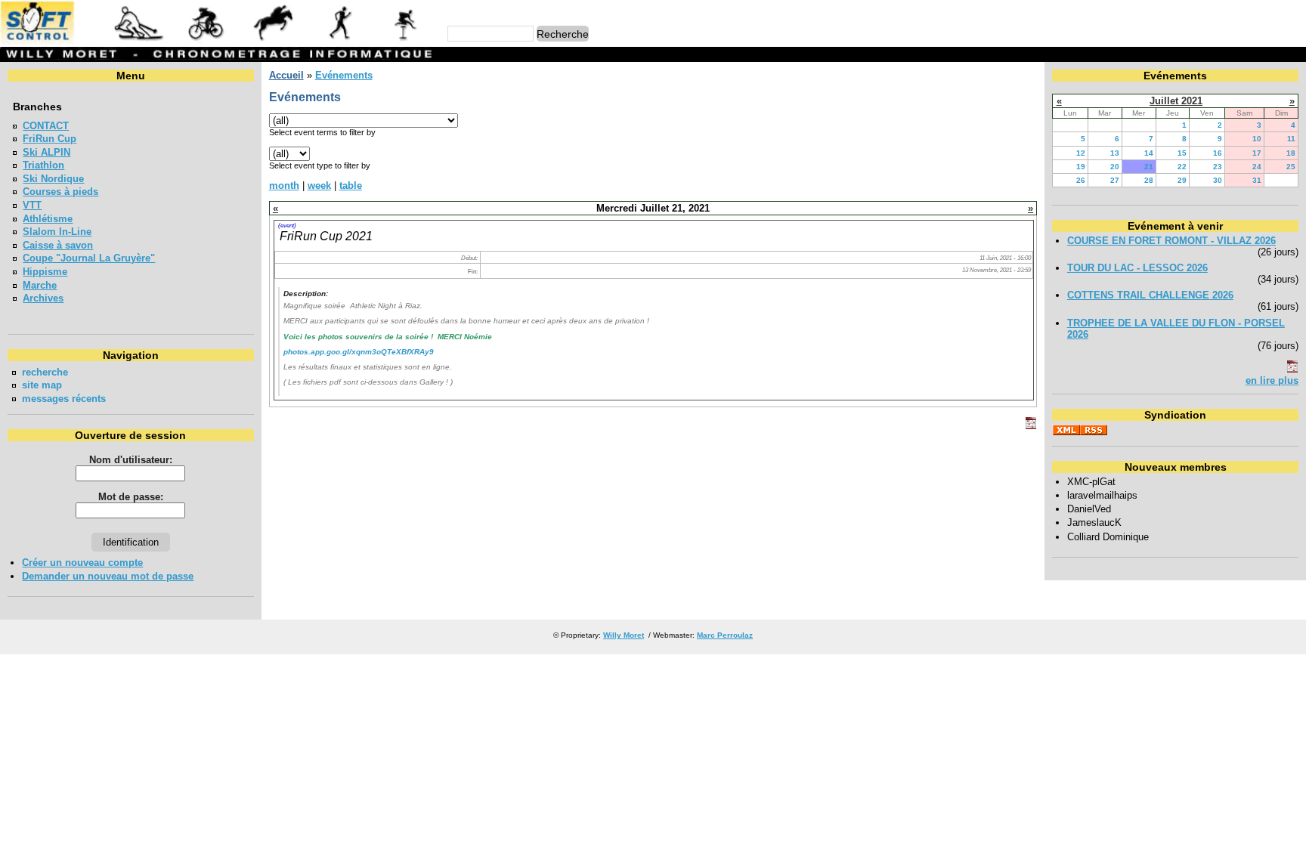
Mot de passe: (130, 496)
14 (1148, 153)
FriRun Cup (49, 138)
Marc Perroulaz (725, 635)
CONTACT (46, 125)
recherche (45, 372)
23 (1217, 166)
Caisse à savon (58, 245)
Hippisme (45, 271)
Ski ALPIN (46, 152)
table (350, 185)
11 (1291, 138)
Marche (40, 285)
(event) (287, 225)
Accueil (286, 75)
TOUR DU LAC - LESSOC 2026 (1137, 268)
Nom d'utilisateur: (130, 459)
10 (1256, 138)
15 (1182, 153)
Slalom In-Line (57, 231)
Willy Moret (623, 635)
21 (1148, 166)
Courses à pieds (60, 191)
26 (1080, 180)
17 (1256, 153)
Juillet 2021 (1176, 101)
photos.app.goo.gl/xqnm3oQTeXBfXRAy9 (358, 352)
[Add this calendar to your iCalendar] (1031, 425)
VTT (32, 205)
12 (1080, 153)
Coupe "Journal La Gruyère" (89, 258)
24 (1256, 166)
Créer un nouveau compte (82, 562)
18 (1290, 153)
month (284, 185)
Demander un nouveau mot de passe (107, 576)
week (319, 185)
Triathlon (43, 165)
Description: (305, 293)
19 (1080, 166)
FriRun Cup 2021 (326, 236)
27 (1114, 180)
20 (1114, 166)
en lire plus (1272, 380)
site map (42, 385)
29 (1182, 180)
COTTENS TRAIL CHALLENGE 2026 (1150, 295)
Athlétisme (48, 218)
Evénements (344, 75)
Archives (43, 298)
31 (1256, 180)
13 (1114, 153)
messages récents (64, 398)
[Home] (218, 41)
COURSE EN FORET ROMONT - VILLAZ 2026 (1171, 240)
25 (1290, 166)
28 (1148, 180)
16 (1217, 153)
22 (1182, 166)
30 (1217, 180)
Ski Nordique (53, 178)
